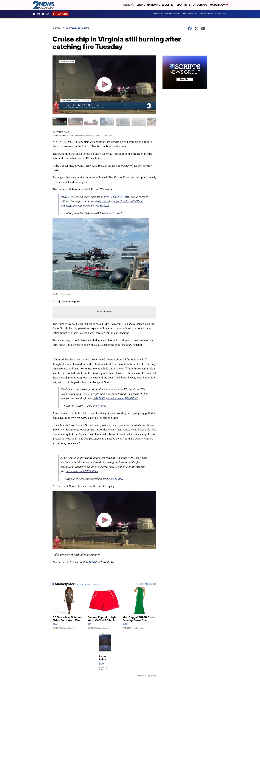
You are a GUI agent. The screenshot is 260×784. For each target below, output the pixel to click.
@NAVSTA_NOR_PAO (116, 196)
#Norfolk (103, 201)
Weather (168, 4)
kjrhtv (35, 14)
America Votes (206, 13)
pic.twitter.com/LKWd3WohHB (91, 205)
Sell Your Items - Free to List (89, 584)
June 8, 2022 (114, 213)
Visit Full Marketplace (146, 584)
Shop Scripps (198, 4)
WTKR (93, 562)
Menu (127, 4)
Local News (157, 13)
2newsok (39, 14)
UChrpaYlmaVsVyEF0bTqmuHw (44, 14)
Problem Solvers (173, 13)
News (57, 28)
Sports (181, 4)
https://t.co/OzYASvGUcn (128, 201)
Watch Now (217, 4)
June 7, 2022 (99, 405)
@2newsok (48, 14)
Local (141, 4)
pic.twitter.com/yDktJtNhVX (122, 398)
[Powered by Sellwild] (152, 676)
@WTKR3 (66, 205)
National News (190, 13)
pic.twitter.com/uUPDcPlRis (82, 471)
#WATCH (66, 196)
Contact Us (220, 13)
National (153, 4)
